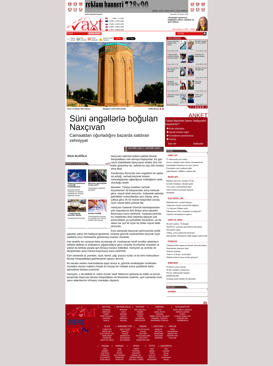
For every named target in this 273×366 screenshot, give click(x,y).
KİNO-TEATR (125, 329)
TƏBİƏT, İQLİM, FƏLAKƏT (159, 316)
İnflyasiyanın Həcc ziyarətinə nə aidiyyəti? (183, 211)
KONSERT (136, 353)
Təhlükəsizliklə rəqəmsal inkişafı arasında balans (186, 245)
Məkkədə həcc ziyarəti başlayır (179, 202)
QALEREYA (166, 346)
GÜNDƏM (106, 310)
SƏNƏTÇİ (125, 332)
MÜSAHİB (159, 336)
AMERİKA (123, 318)
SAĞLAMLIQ (105, 360)
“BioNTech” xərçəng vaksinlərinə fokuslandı (184, 227)
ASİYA (123, 312)
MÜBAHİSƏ (158, 334)
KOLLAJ (152, 355)
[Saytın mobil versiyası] (198, 3)
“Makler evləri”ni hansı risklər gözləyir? (182, 257)
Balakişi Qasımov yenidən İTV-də (180, 181)
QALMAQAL (140, 318)
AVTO (119, 351)
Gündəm (166, 351)
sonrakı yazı (152, 148)
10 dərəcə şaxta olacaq (176, 267)
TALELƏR (172, 338)
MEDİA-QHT (107, 332)
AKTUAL (106, 307)
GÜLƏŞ (143, 332)
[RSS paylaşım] (192, 3)
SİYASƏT (140, 307)
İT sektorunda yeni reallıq (176, 159)
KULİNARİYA (105, 357)
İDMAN (142, 326)
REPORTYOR (172, 336)
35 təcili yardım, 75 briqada (177, 224)
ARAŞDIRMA (172, 332)
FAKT (152, 349)
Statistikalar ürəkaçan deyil (177, 248)
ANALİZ (106, 321)
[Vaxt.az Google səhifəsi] (80, 3)
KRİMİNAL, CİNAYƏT (159, 318)
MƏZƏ (151, 351)
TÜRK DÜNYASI (106, 316)
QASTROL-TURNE (136, 360)
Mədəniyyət (166, 357)
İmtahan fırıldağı (94, 213)
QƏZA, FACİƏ (159, 312)
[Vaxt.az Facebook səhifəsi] (70, 3)
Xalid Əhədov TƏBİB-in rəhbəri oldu (181, 171)
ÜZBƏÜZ (139, 314)
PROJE (172, 326)
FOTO (152, 346)
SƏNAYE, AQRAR (182, 312)
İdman (166, 355)
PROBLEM (107, 338)
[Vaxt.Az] (203, 9)
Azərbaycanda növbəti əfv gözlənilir (181, 279)
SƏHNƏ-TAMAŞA (136, 357)
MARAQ (119, 346)
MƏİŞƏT (105, 351)
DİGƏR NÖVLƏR (143, 340)
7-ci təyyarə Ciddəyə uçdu (177, 208)
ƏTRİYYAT (119, 360)
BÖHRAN (123, 310)
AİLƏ (105, 349)
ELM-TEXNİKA (119, 355)
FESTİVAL (136, 351)
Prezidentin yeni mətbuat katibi (179, 168)
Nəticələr (198, 143)
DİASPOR (106, 318)
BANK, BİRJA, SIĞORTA (182, 310)
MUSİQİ (125, 334)
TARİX (172, 329)
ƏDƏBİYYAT (125, 336)
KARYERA (105, 353)
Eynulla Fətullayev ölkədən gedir (179, 184)
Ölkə (166, 349)
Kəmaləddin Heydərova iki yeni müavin (182, 165)
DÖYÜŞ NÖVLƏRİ (143, 336)
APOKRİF (170, 193)
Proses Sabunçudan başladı (178, 273)
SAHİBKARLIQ (182, 321)
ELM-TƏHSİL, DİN (107, 334)
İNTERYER (119, 357)
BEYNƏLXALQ (123, 307)
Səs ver (172, 143)
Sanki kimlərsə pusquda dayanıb (179, 190)
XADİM (140, 316)
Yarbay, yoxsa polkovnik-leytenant (180, 233)
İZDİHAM (159, 314)
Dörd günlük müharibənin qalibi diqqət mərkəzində (186, 236)
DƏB (119, 349)
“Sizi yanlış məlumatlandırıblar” (179, 187)
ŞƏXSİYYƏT (172, 334)
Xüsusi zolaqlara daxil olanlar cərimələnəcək (184, 162)
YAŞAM (105, 346)
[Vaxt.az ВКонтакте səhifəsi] (75, 9)
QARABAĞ (106, 312)
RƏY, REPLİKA (140, 310)
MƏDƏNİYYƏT (125, 326)
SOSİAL (182, 314)
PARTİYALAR (140, 321)
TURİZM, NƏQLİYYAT (182, 316)
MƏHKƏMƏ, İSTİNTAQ (159, 321)
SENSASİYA (152, 360)
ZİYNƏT (119, 353)
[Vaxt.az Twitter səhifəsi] (75, 3)
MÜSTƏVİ (158, 326)
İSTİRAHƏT (105, 355)
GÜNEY (106, 314)
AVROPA (123, 321)
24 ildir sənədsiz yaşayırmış (178, 270)
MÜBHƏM (159, 338)
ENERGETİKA (182, 318)
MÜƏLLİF (158, 329)
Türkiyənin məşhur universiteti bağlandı (182, 205)
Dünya (166, 353)
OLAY (159, 310)
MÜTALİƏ (158, 332)
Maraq (166, 360)
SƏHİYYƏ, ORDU (107, 340)
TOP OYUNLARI (143, 329)
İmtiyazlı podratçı (173, 251)
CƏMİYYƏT (107, 329)
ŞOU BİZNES (125, 340)
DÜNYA (123, 316)
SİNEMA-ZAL (136, 355)
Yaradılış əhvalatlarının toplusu (179, 214)
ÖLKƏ (70, 33)
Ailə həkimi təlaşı (173, 230)
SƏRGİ (136, 349)
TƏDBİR (140, 312)
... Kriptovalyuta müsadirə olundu (74, 214)
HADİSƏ (159, 307)
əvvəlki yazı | (136, 148)
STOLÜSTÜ (142, 338)
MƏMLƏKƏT (95, 33)
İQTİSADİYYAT (182, 307)
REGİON (123, 314)
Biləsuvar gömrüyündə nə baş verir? (97, 184)
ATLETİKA (143, 334)
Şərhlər (118, 38)
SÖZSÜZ (152, 357)
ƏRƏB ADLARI (172, 276)
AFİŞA (136, 346)
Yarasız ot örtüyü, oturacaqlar (178, 254)
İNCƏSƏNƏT (125, 338)
